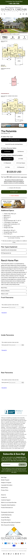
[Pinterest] (18, 554)
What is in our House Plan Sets (8, 502)
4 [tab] (14, 31)
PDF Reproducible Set (6, 253)
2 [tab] (11, 31)
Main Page (3, 477)
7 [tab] (17, 31)
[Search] (4, 14)
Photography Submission (7, 512)
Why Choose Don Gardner (7, 525)
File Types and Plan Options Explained (10, 522)
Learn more (24, 177)
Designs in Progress (6, 482)
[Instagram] (6, 554)
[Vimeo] (20, 554)
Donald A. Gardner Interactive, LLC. (11, 550)
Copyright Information (6, 485)
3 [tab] (12, 31)
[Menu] (1, 14)
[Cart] (26, 14)
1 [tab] (10, 31)
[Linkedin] (16, 554)
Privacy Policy (4, 490)
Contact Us (4, 497)
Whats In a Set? (4, 293)
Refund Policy (4, 487)
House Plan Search (6, 520)
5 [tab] (15, 31)
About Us (3, 494)
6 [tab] (16, 31)
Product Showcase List (7, 507)
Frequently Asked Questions (8, 505)
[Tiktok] (11, 554)
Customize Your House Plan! (14, 1)
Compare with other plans (15, 187)
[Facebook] (4, 554)
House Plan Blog (5, 517)
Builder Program (5, 480)
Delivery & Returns (5, 290)
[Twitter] (13, 554)
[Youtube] (8, 554)
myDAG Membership (6, 514)
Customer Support (5, 500)
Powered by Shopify (22, 550)
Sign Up (22, 464)
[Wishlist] (23, 14)
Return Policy (4, 287)
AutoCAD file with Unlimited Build (8, 250)
